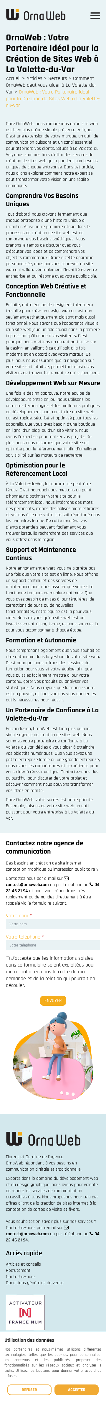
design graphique (33, 1185)
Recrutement (18, 1270)
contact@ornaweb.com (27, 885)
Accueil (13, 78)
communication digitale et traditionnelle (43, 1169)
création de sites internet (64, 1203)
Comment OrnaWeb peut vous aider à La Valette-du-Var (51, 85)
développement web (78, 1178)
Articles (34, 78)
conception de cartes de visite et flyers (42, 1209)
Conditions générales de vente (35, 1283)
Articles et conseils (23, 1264)
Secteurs (57, 78)
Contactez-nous (21, 1277)
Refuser (29, 1389)
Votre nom (19, 915)
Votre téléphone (25, 937)
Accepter (76, 1389)
